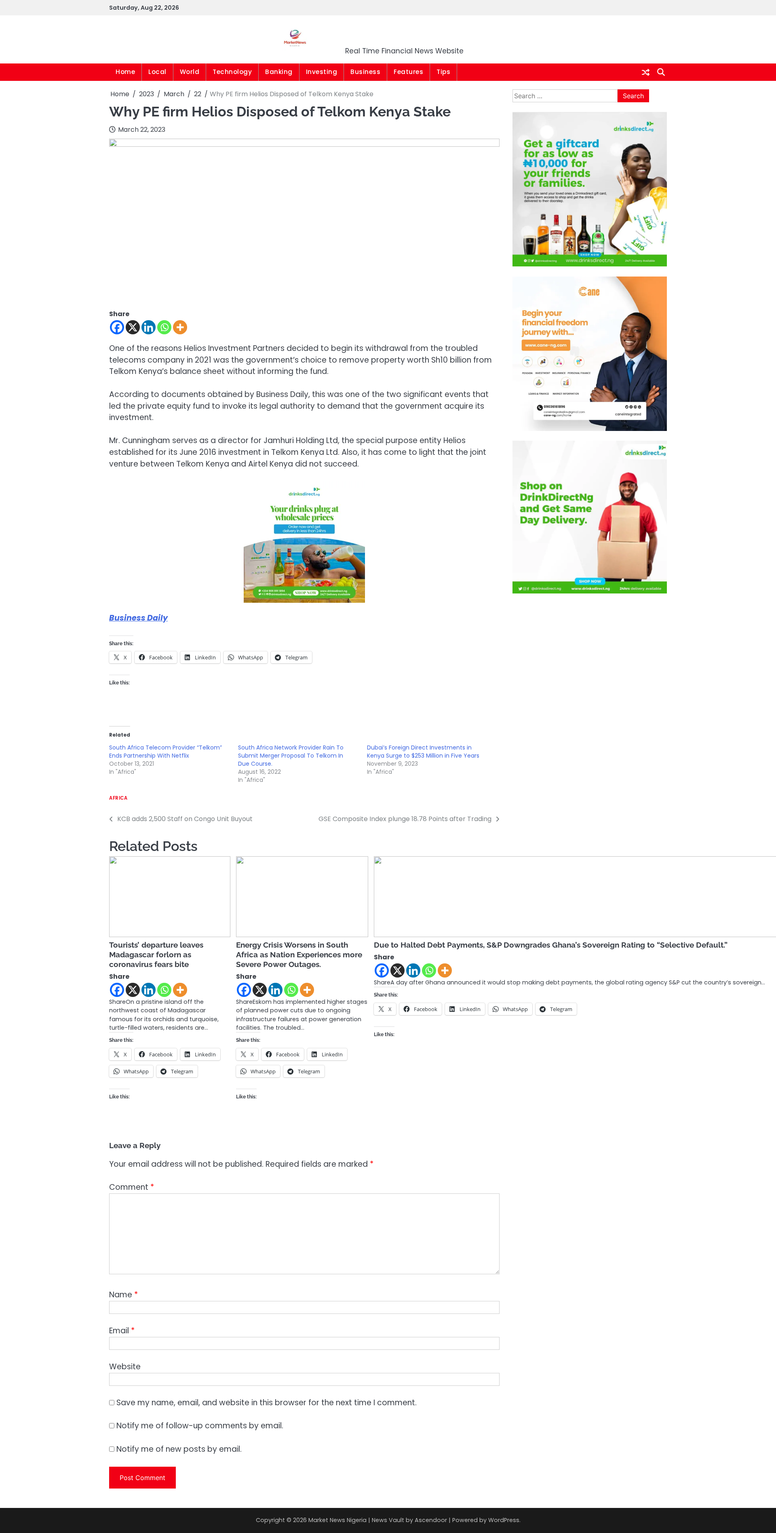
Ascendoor (431, 1520)
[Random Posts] (645, 72)
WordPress (503, 1520)
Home (125, 72)
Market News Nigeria (404, 34)
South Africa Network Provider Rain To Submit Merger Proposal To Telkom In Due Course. (291, 755)
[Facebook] (117, 327)
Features (408, 72)
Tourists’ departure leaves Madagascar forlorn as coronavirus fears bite (156, 954)
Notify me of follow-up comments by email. (199, 1425)
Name (123, 1294)
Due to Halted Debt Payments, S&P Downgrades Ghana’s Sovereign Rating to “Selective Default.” (551, 944)
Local (157, 72)
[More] (180, 327)
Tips (443, 72)
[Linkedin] (148, 327)
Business (365, 72)
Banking (279, 72)
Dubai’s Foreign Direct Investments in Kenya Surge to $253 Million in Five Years (423, 751)
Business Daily (138, 617)
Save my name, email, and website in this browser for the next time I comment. (266, 1402)
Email (122, 1330)
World (190, 72)
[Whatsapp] (164, 327)
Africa (118, 798)
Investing (321, 72)
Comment (131, 1187)
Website (125, 1366)
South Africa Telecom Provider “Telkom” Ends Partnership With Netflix (165, 751)
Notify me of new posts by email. (179, 1449)
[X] (133, 327)
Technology (232, 72)
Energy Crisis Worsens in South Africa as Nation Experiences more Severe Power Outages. (299, 954)
